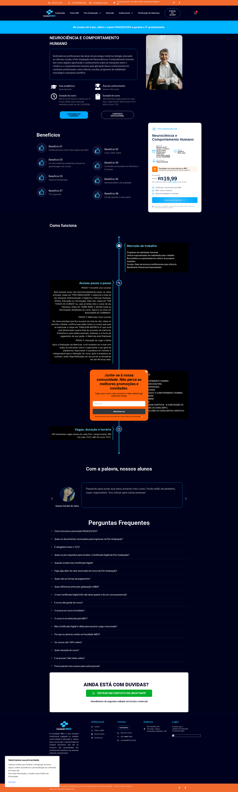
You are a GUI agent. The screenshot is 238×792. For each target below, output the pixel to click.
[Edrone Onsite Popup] (119, 396)
